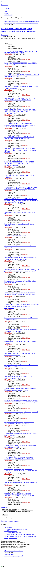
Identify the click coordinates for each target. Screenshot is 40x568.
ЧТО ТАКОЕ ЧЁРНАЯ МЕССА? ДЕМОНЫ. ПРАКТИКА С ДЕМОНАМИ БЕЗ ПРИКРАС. (19, 458)
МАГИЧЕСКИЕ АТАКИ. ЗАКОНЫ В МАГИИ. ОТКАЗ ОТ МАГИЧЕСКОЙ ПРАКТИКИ (19, 99)
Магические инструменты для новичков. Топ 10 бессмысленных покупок (19, 354)
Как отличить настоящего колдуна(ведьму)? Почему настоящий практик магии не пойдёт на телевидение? (21, 401)
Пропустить (4, 5)
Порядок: (19, 511)
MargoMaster (8, 54)
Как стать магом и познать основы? (15, 236)
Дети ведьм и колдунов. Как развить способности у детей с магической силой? (20, 330)
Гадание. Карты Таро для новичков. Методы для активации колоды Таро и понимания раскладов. (20, 293)
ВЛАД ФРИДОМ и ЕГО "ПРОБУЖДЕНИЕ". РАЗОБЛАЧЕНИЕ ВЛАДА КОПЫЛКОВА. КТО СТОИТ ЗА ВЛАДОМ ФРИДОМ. (19, 125)
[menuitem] (5, 11)
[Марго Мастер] (1, 2)
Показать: (5, 509)
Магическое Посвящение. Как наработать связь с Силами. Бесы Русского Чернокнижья (20, 258)
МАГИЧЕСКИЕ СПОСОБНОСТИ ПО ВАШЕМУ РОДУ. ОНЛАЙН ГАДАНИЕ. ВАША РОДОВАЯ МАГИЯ (20, 150)
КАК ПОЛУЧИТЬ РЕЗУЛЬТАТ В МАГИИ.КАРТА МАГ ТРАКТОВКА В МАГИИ (20, 52)
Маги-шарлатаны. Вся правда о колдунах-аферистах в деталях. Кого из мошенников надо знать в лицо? (21, 270)
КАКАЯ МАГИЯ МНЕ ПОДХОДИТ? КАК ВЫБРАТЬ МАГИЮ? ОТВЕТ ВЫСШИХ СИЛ (21, 75)
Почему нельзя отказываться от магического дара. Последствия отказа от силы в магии (20, 389)
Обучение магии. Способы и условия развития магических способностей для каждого (19, 422)
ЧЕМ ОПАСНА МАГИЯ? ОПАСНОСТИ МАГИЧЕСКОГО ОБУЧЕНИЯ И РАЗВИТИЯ (19, 494)
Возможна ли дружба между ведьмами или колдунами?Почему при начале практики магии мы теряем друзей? (20, 470)
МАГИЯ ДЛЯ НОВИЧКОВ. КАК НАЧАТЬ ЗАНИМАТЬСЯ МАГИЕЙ (18, 377)
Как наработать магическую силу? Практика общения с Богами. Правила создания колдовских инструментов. (21, 306)
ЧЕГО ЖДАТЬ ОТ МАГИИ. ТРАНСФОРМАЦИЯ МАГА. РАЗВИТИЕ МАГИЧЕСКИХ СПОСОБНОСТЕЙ (20, 111)
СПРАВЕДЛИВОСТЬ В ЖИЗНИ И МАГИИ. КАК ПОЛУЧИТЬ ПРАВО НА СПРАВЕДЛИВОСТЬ (20, 188)
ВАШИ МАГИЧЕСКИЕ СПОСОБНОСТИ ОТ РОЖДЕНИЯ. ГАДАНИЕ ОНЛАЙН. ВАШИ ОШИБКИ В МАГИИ (19, 163)
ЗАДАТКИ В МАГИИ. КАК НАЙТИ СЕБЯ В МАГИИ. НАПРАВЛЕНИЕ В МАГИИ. (19, 137)
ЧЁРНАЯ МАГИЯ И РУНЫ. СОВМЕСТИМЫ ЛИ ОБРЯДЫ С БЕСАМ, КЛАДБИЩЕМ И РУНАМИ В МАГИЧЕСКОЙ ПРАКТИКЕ (21, 200)
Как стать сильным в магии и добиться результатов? (21, 412)
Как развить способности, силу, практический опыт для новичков (18, 29)
